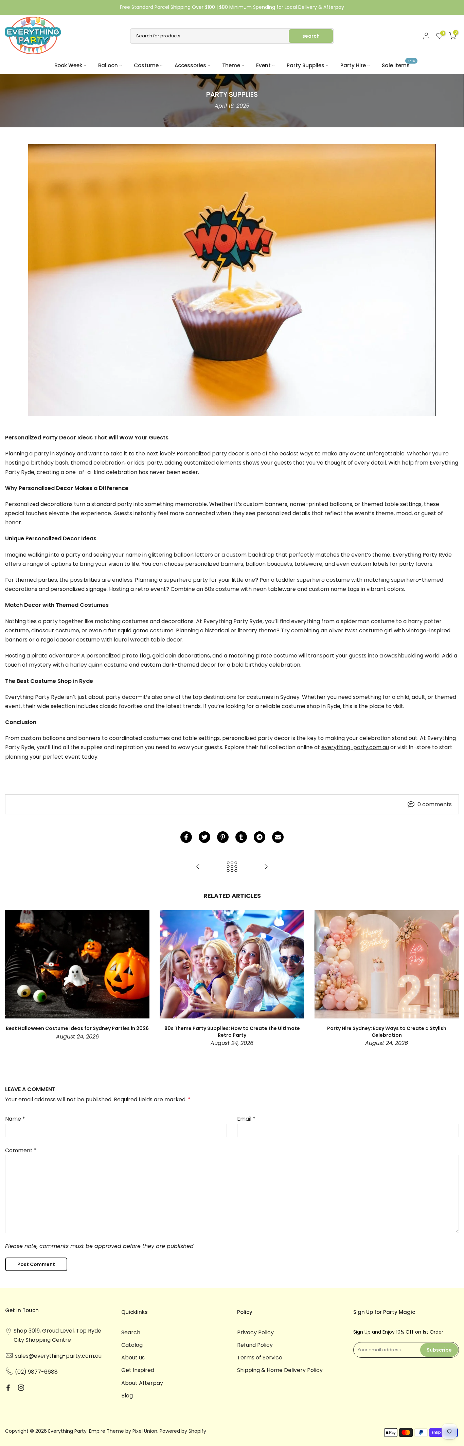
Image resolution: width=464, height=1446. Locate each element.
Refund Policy (255, 1345)
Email (246, 1119)
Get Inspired (137, 1370)
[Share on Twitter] (204, 837)
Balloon (108, 65)
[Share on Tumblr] (241, 837)
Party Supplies (305, 65)
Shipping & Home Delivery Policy (280, 1370)
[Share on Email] (278, 837)
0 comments (434, 804)
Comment (21, 1150)
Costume (146, 65)
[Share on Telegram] (259, 837)
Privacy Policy (255, 1332)
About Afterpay (142, 1383)
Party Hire (353, 65)
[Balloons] (266, 867)
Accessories (190, 65)
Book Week (68, 65)
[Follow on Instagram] (21, 1388)
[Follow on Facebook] (8, 1388)
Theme (231, 65)
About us (133, 1357)
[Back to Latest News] (232, 867)
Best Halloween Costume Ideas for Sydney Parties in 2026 (77, 1028)
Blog (127, 1395)
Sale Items (398, 65)
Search (130, 1332)
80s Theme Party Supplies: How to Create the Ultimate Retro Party (232, 1031)
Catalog (132, 1345)
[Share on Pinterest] (223, 837)
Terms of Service (259, 1357)
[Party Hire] (198, 867)
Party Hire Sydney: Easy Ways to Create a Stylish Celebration (386, 1031)
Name (15, 1119)
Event (263, 65)
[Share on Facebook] (186, 837)
